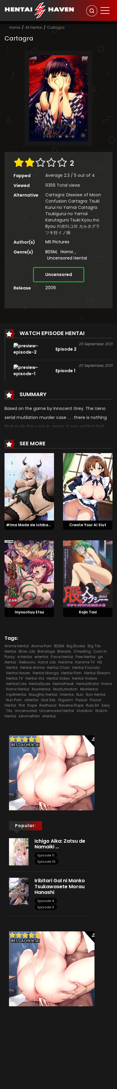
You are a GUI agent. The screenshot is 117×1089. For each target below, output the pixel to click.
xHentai (49, 716)
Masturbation (65, 689)
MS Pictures (57, 242)
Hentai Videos (84, 678)
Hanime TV (85, 662)
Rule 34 (92, 705)
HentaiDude (39, 683)
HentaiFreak (63, 683)
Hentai (12, 667)
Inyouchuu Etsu (29, 612)
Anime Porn (41, 645)
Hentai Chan (58, 667)
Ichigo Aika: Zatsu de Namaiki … (59, 844)
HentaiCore (16, 683)
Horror (67, 252)
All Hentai (33, 27)
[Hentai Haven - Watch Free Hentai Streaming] (39, 10)
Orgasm (65, 699)
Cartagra (55, 27)
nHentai (67, 694)
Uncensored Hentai (67, 258)
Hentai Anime (32, 667)
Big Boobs (76, 645)
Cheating (82, 651)
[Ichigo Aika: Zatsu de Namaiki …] (18, 851)
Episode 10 (47, 861)
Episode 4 (46, 900)
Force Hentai (62, 656)
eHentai (41, 656)
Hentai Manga (46, 672)
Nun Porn (14, 699)
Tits (9, 710)
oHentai (31, 699)
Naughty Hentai (43, 694)
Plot (22, 705)
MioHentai (89, 689)
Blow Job (27, 651)
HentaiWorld (87, 683)
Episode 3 (46, 907)
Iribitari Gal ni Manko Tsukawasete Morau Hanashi (59, 886)
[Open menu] (105, 10)
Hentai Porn (71, 672)
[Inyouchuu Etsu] (29, 574)
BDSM (51, 252)
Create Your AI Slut (87, 524)
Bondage (46, 651)
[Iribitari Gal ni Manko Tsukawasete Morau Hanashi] (18, 891)
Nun (79, 694)
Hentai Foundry (86, 667)
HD (99, 662)
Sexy (105, 705)
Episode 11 (46, 855)
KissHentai (41, 689)
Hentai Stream (97, 672)
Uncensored (58, 274)
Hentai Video (58, 678)
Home (14, 27)
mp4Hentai (16, 694)
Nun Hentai (96, 694)
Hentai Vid (35, 678)
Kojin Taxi (88, 612)
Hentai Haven (18, 672)
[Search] (92, 10)
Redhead (47, 705)
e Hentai (24, 656)
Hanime (65, 662)
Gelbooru (27, 662)
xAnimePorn (29, 716)
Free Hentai (85, 656)
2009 (50, 288)
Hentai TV (14, 678)
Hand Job (47, 662)
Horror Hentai (17, 689)
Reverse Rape (71, 705)
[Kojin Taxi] (87, 574)
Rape (32, 705)
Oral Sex (48, 699)
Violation (84, 710)
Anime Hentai (16, 645)
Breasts (64, 651)
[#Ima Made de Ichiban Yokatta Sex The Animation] (29, 486)
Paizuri (81, 699)
